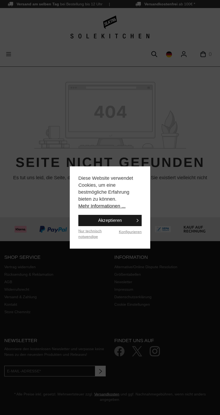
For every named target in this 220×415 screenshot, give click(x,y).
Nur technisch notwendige (90, 234)
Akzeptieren (110, 220)
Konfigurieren (130, 232)
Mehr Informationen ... (102, 206)
